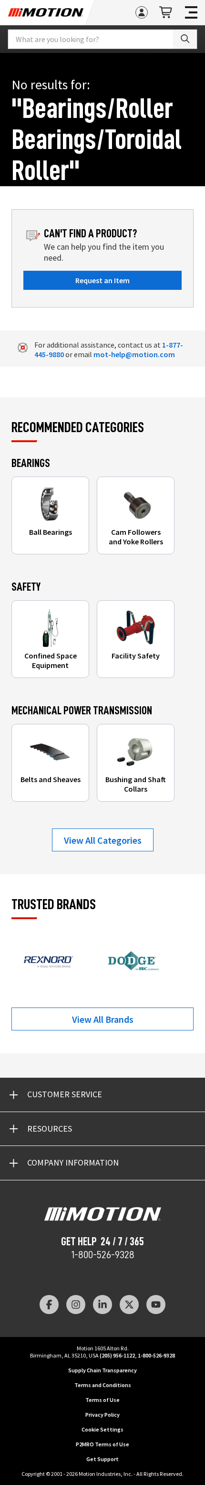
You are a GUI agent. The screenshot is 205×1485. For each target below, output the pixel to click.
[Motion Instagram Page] (75, 1304)
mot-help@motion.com (134, 354)
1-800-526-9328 (102, 1255)
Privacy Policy (102, 1414)
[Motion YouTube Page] (155, 1304)
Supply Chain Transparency (102, 1370)
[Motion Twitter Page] (129, 1304)
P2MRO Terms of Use (102, 1444)
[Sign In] (141, 12)
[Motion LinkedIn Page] (102, 1304)
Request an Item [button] (102, 280)
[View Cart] (166, 13)
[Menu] (191, 12)
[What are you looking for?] (185, 39)
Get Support (102, 1459)
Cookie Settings (102, 1429)
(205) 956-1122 (117, 1355)
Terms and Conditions (102, 1385)
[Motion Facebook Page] (49, 1304)
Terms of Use (102, 1399)
